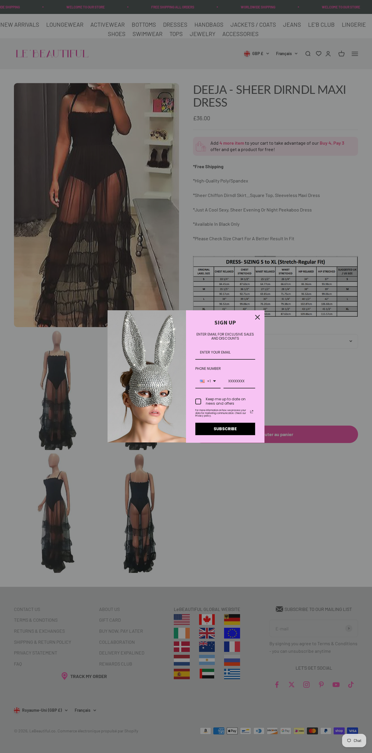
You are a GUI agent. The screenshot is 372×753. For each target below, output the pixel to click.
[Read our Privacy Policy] (251, 411)
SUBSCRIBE (225, 429)
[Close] (257, 317)
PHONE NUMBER (208, 368)
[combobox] (208, 381)
